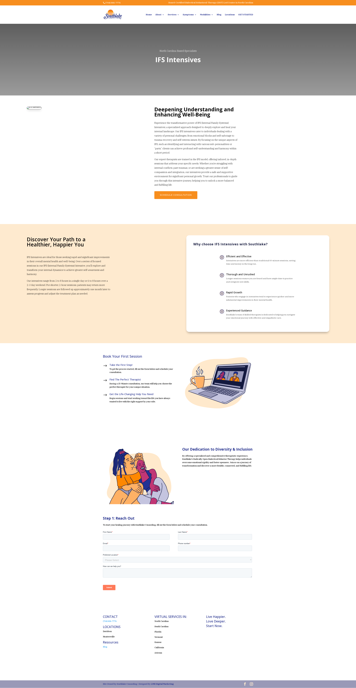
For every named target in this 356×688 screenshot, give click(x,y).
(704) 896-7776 (110, 621)
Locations (230, 15)
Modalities (205, 15)
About (158, 15)
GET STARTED (245, 15)
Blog (219, 15)
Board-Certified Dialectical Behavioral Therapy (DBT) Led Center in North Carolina (210, 3)
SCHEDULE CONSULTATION (176, 195)
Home (149, 15)
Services (172, 15)
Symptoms (188, 15)
